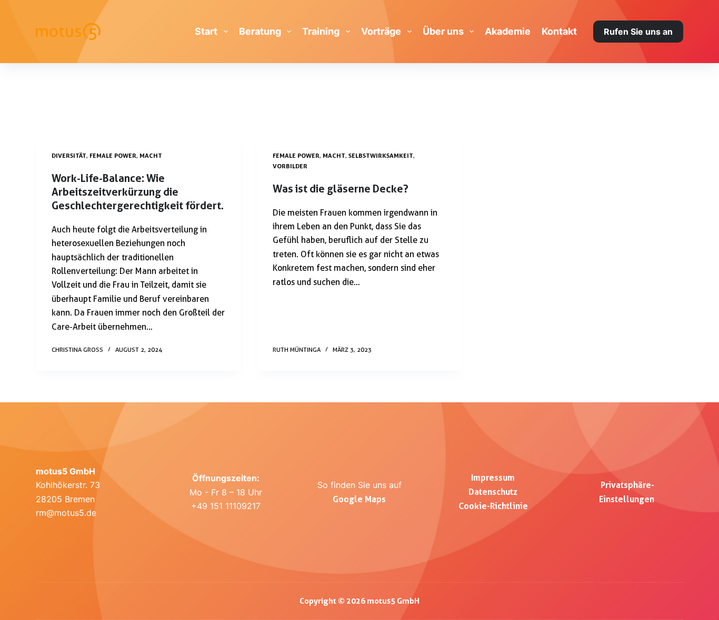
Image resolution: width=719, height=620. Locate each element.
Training (320, 31)
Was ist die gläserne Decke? (340, 188)
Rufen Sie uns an (638, 31)
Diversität (69, 155)
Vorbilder (290, 166)
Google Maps (359, 499)
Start (206, 31)
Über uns (443, 31)
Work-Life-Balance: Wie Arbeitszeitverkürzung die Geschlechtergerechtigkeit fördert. (138, 192)
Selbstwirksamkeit (380, 155)
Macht (150, 155)
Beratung (260, 31)
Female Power (112, 155)
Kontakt (559, 31)
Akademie (508, 31)
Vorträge (381, 31)
